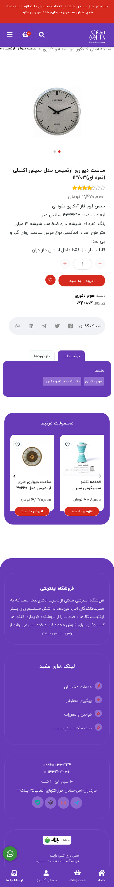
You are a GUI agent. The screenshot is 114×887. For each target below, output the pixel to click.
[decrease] (100, 264)
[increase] (65, 264)
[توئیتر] (57, 326)
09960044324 (57, 765)
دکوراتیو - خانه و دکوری (63, 49)
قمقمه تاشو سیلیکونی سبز (88, 485)
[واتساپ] (18, 326)
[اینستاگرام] (63, 803)
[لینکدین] (31, 326)
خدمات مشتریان (78, 686)
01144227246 (57, 772)
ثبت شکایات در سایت (72, 728)
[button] (100, 476)
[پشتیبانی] (50, 803)
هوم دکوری (85, 295)
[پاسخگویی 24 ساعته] (10, 853)
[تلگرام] (44, 326)
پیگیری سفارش (79, 700)
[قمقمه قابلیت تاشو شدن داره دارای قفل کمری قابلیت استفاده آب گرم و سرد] (82, 457)
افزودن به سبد (82, 280)
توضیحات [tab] (71, 356)
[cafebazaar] (57, 840)
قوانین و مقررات (78, 714)
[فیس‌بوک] (70, 326)
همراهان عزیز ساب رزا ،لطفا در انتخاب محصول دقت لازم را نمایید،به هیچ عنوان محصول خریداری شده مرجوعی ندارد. (57, 9)
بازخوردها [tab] (42, 356)
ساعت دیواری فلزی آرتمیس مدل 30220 (33, 485)
